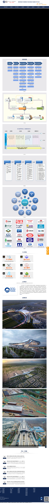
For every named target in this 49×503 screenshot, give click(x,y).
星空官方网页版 (2, 502)
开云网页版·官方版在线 (13, 502)
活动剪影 (11, 492)
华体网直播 (9, 502)
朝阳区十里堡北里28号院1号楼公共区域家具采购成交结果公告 (16, 471)
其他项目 (26, 495)
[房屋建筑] (24, 32)
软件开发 (19, 492)
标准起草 (19, 489)
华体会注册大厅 (5, 502)
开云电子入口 (30, 502)
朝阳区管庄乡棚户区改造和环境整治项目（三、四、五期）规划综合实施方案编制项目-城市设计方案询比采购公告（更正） (24, 461)
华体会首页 (17, 502)
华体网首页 (20, 502)
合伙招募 (34, 489)
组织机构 (3, 492)
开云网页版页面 (26, 502)
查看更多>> (21, 294)
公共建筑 (26, 489)
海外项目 (26, 494)
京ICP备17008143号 (2, 499)
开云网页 (23, 502)
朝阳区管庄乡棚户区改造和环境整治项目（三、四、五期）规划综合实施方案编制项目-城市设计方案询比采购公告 (23, 476)
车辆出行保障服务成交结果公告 (11, 466)
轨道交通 (26, 492)
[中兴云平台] (24, 16)
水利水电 (26, 493)
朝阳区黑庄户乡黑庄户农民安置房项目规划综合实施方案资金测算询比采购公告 (18, 481)
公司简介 (3, 489)
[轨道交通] (24, 49)
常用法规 (11, 489)
